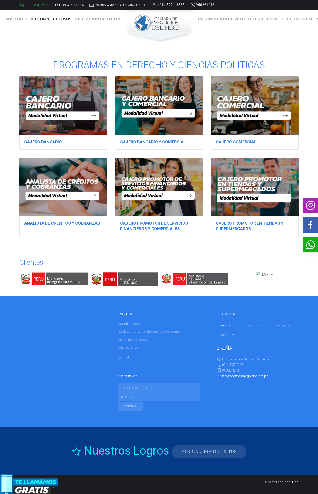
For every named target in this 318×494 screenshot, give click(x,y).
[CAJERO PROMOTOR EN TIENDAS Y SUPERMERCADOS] (254, 197)
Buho (295, 477)
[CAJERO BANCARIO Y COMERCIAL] (159, 113)
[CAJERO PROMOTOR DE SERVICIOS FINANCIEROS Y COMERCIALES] (159, 197)
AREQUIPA (283, 320)
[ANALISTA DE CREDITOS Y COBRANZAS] (63, 197)
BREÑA (226, 320)
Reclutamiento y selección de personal (148, 327)
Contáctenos (128, 343)
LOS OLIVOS (253, 320)
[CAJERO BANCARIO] (63, 113)
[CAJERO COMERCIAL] (254, 113)
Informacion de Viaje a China (230, 19)
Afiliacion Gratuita (97, 19)
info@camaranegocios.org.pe (245, 371)
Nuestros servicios (132, 319)
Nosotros (16, 19)
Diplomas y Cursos (50, 19)
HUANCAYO (229, 330)
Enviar (130, 401)
